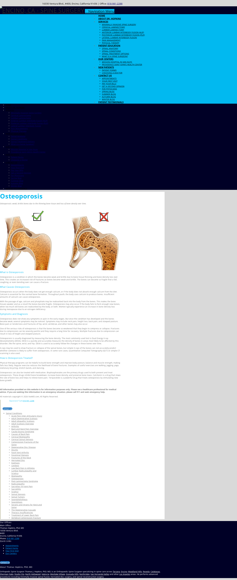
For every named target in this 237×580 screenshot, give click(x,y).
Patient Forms (11, 548)
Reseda (146, 571)
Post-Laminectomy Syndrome (24, 481)
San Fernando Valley (100, 574)
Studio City (19, 574)
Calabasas (155, 571)
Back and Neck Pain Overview (24, 429)
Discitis (14, 450)
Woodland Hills (135, 571)
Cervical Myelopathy (20, 437)
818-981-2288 (114, 3)
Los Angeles (124, 574)
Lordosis (15, 465)
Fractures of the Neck (21, 457)
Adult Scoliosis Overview (22, 423)
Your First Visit (12, 550)
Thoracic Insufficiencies (22, 512)
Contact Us (7, 408)
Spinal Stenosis (18, 494)
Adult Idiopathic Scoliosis (22, 421)
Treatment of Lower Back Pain (25, 515)
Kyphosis (15, 463)
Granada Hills (72, 574)
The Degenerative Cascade (23, 510)
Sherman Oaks (6, 574)
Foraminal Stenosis (20, 455)
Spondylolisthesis (19, 499)
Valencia (45, 574)
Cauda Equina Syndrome (22, 431)
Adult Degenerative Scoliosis (24, 418)
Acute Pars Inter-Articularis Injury (26, 416)
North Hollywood (33, 574)
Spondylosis (16, 502)
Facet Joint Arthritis (20, 452)
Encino (124, 571)
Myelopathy (16, 476)
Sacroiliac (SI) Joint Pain (22, 486)
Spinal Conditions (14, 413)
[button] (99, 11)
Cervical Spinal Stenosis (22, 439)
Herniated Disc (18, 460)
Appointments (12, 545)
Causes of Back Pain (20, 434)
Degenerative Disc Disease (23, 447)
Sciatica (14, 491)
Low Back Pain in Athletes (23, 468)
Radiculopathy (18, 484)
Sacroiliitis (16, 489)
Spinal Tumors (18, 497)
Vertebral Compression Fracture (26, 517)
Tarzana (116, 571)
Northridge (84, 574)
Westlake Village (57, 574)
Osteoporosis (17, 478)
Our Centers (11, 553)
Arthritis (15, 426)
